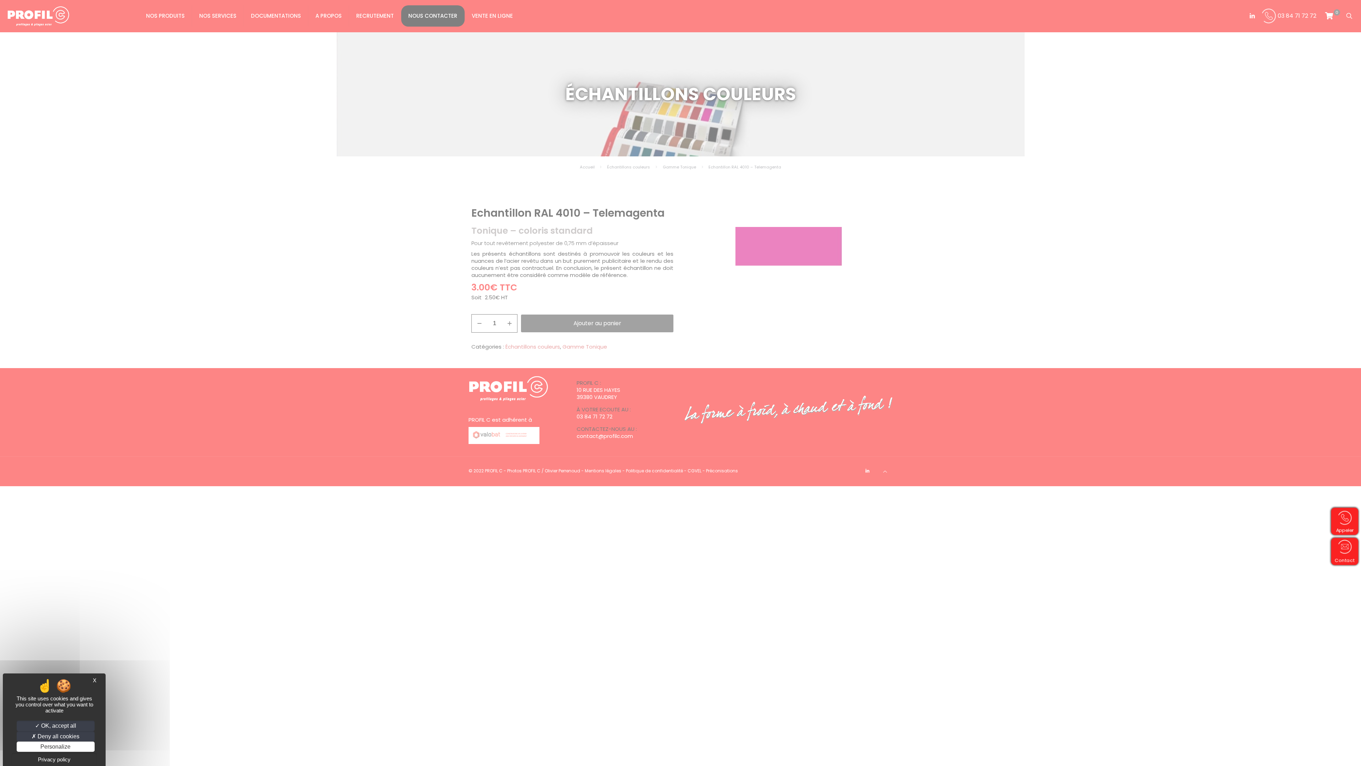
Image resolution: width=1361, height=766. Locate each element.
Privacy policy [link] (54, 759)
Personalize (55, 747)
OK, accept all (58, 726)
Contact (1347, 559)
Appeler (1347, 529)
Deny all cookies (57, 736)
